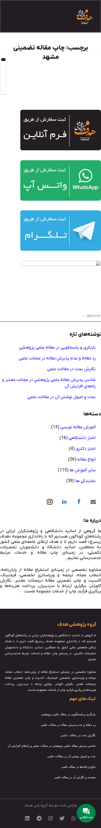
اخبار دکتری (86, 448)
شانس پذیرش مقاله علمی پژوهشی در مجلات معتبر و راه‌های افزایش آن (49, 383)
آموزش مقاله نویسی (78, 427)
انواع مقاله (86, 459)
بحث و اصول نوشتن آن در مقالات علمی (61, 397)
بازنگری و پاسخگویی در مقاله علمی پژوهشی (57, 347)
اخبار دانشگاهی (82, 438)
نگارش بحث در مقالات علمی (71, 369)
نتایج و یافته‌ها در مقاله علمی (78, 766)
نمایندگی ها (85, 481)
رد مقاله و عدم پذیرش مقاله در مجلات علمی (57, 358)
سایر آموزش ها (82, 470)
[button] (12, 16)
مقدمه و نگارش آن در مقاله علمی (75, 777)
